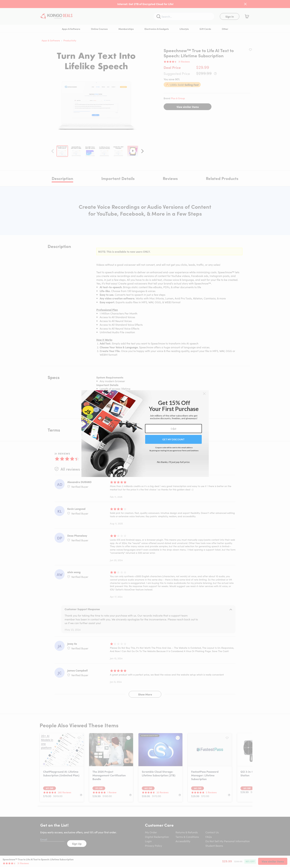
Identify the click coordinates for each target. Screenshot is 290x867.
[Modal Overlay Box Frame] (145, 433)
